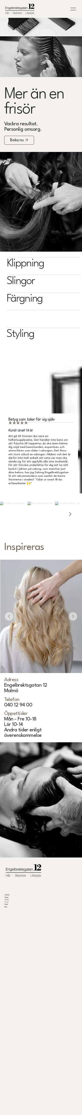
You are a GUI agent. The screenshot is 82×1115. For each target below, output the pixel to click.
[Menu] (73, 9)
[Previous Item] (9, 616)
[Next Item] (70, 514)
